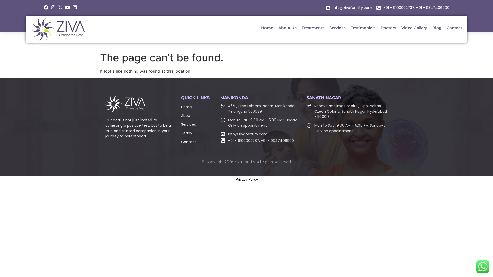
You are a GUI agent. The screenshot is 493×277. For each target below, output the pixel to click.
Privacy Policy (246, 179)
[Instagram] (53, 7)
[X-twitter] (60, 7)
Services (188, 124)
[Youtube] (67, 7)
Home (186, 107)
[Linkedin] (74, 7)
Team (186, 133)
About (186, 115)
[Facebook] (46, 7)
